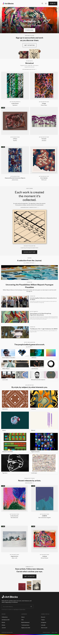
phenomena (15, 179)
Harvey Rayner (44, 558)
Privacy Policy (22, 609)
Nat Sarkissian (14, 517)
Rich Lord (44, 179)
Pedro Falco (44, 105)
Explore (29, 30)
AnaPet (15, 140)
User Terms (16, 609)
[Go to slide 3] (50, 8)
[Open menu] (46, 3)
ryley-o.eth (14, 558)
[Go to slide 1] (48, 8)
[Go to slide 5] (54, 8)
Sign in (52, 3)
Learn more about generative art (29, 207)
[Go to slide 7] (57, 8)
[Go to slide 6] (56, 8)
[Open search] (42, 3)
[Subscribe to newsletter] (31, 606)
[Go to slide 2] (49, 8)
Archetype (28, 247)
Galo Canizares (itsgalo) (44, 517)
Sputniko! (15, 105)
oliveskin (44, 140)
